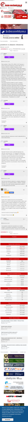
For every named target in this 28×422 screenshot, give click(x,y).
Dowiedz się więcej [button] (7, 416)
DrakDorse (9, 266)
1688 (20, 248)
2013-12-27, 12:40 (6, 178)
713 (20, 251)
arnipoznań (8, 251)
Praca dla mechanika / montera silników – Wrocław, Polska (12, 320)
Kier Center (3, 347)
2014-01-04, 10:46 (6, 196)
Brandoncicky (8, 270)
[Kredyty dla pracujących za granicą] (14, 374)
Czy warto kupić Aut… (9, 277)
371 (20, 255)
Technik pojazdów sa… (8, 297)
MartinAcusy (8, 268)
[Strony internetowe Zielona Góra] (14, 383)
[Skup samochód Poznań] (14, 396)
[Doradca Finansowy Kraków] (14, 360)
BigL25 (5, 53)
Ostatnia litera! (8, 296)
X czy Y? (8, 283)
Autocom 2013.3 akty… (8, 279)
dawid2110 (9, 249)
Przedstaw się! (8, 308)
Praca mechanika (8, 310)
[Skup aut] (14, 31)
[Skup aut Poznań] (14, 26)
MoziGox (8, 264)
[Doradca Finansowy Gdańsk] (14, 356)
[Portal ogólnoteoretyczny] (14, 378)
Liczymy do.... (8, 284)
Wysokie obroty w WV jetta (6, 326)
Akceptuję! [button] (7, 419)
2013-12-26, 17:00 (6, 133)
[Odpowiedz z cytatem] (24, 54)
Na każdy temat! (8, 312)
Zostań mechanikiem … (8, 281)
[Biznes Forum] (14, 365)
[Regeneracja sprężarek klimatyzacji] (14, 401)
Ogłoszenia (7, 347)
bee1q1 (5, 189)
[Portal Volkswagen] (14, 392)
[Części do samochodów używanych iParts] (14, 16)
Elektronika (8, 314)
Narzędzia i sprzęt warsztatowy (12, 333)
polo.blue (3, 340)
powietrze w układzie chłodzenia (11, 45)
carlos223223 (8, 255)
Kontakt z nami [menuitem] (23, 352)
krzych (5, 218)
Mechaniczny (8, 248)
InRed (8, 253)
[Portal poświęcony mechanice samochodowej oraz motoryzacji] (14, 12)
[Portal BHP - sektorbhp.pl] (14, 387)
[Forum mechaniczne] (11, 4)
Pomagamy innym (8, 299)
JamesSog (9, 262)
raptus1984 (7, 47)
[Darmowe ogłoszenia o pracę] (14, 369)
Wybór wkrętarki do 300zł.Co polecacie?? (9, 332)
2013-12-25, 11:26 (6, 61)
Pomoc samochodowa (8, 307)
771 (20, 249)
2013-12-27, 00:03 (6, 149)
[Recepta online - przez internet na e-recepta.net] (14, 21)
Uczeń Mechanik (4, 333)
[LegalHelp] (14, 36)
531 (20, 253)
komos (5, 170)
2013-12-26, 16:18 (6, 108)
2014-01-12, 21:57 (6, 223)
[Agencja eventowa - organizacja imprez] (14, 405)
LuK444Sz (6, 100)
